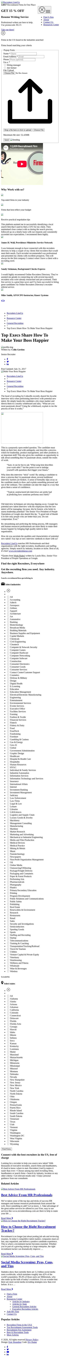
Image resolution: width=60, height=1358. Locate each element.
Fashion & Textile (18, 717)
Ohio (12, 1096)
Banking (14, 622)
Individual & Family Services (23, 770)
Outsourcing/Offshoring (20, 868)
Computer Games (18, 650)
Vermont (14, 1127)
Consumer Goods (18, 667)
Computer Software (18, 658)
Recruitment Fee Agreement (19, 1330)
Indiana (13, 1038)
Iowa (12, 1040)
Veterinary (14, 957)
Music (12, 851)
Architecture (15, 613)
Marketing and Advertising (22, 834)
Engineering (15, 697)
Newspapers (15, 857)
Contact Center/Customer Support (25, 672)
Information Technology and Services (26, 778)
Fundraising (15, 734)
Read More (6, 1218)
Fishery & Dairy (17, 725)
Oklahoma (14, 1099)
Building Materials (18, 630)
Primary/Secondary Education (23, 890)
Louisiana (14, 1049)
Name (6, 53)
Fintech (13, 722)
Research (14, 912)
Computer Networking (20, 655)
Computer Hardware (19, 653)
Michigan (14, 1060)
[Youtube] (8, 1352)
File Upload (8, 70)
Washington (15, 1133)
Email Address (10, 56)
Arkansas (14, 1007)
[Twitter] (8, 361)
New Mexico (16, 1085)
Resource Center (14, 318)
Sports (13, 932)
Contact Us (48, 22)
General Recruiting (15, 323)
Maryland (14, 1054)
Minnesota (14, 1063)
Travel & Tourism (18, 949)
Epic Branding (15, 1342)
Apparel (13, 611)
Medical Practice (17, 845)
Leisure (13, 806)
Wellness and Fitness (19, 963)
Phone (6, 59)
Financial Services (18, 720)
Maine (13, 1052)
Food (12, 728)
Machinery (15, 820)
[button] (2, 301)
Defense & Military (18, 678)
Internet (13, 787)
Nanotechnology (17, 854)
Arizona (13, 1004)
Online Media (16, 865)
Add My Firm (13, 1311)
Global (13, 748)
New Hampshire (17, 1080)
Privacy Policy (32, 1339)
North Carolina (16, 1091)
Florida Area (15, 1024)
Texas (12, 1121)
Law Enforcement (18, 798)
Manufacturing (16, 826)
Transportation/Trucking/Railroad (24, 946)
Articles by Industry (21, 1301)
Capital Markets (17, 636)
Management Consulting (21, 823)
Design (13, 681)
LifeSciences (15, 812)
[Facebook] (7, 359)
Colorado (14, 1013)
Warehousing (16, 960)
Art (11, 616)
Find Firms (6, 1149)
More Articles (13, 1335)
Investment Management (21, 792)
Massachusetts (16, 1057)
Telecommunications (19, 940)
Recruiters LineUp (15, 313)
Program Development (20, 896)
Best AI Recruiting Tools (18, 1332)
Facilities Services (18, 711)
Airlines (13, 608)
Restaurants (15, 915)
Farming (13, 714)
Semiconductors (17, 926)
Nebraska (14, 1074)
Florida (13, 1021)
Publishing (14, 904)
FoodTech (14, 731)
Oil (11, 862)
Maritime (14, 829)
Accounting (15, 600)
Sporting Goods (17, 929)
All (11, 597)
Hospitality (15, 762)
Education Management (20, 692)
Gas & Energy (16, 742)
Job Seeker (11, 68)
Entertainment (16, 700)
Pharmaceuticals (17, 882)
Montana (14, 1071)
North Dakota (16, 1094)
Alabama (14, 999)
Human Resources (18, 764)
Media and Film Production (22, 840)
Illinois (13, 1035)
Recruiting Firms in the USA (19, 1325)
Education (14, 689)
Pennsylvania (16, 1105)
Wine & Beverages (18, 968)
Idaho (12, 1032)
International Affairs (19, 784)
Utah (12, 1124)
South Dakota (16, 1116)
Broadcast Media (17, 627)
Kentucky (14, 1046)
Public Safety (16, 901)
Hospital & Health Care (20, 759)
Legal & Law (16, 804)
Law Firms (15, 801)
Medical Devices (17, 843)
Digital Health (16, 683)
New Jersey (15, 1082)
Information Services (19, 776)
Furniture (14, 736)
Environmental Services (20, 703)
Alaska (13, 1001)
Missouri (14, 1068)
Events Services (17, 706)
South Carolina (16, 1113)
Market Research (17, 831)
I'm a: (6, 62)
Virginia (13, 1130)
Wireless (13, 971)
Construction (15, 661)
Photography (15, 885)
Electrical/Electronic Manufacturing (25, 695)
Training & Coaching (19, 943)
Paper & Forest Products (21, 876)
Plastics (13, 887)
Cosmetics (14, 675)
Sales (12, 921)
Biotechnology (16, 625)
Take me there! (7, 30)
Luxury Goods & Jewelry (21, 817)
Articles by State (19, 1304)
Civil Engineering (18, 641)
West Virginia (16, 1138)
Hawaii (13, 1029)
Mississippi (15, 1066)
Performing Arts (17, 879)
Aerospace (14, 605)
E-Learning (15, 686)
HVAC (13, 767)
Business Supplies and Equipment (25, 633)
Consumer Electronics (19, 664)
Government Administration (22, 750)
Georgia (13, 1026)
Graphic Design (17, 753)
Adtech (13, 602)
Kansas (13, 1043)
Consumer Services (18, 669)
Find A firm (48, 17)
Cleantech (14, 644)
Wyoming (14, 1144)
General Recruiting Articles (24, 1306)
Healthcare (15, 756)
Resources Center (51, 24)
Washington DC (17, 1135)
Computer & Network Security (23, 647)
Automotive (15, 619)
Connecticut (15, 1015)
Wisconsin (14, 1141)
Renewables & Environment (22, 910)
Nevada (13, 1077)
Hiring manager (13, 65)
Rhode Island (16, 1110)
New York (14, 1088)
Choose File (39, 130)
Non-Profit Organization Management (27, 859)
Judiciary (14, 795)
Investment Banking (19, 790)
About (46, 19)
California (14, 1010)
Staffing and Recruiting (20, 935)
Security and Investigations (22, 924)
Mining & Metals (17, 848)
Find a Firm (12, 1294)
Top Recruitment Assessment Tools (22, 1327)
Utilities (13, 952)
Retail (12, 918)
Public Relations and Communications (27, 899)
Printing (13, 893)
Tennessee (14, 1119)
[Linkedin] (8, 364)
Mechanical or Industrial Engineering (26, 837)
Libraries (14, 809)
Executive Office (17, 709)
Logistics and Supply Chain (22, 815)
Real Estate (15, 907)
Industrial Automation (19, 773)
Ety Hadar (32, 1342)
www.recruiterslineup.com (20, 551)
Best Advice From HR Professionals (26, 1195)
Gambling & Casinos (19, 739)
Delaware (14, 1018)
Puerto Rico (15, 1108)
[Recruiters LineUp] (10, 2)
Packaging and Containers (21, 873)
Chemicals (14, 639)
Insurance (14, 781)
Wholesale (14, 966)
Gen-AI (13, 745)
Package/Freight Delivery (21, 871)
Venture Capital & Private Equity (24, 954)
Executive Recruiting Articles (25, 1309)
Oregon (13, 1102)
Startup (13, 938)
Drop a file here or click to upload (17, 130)
